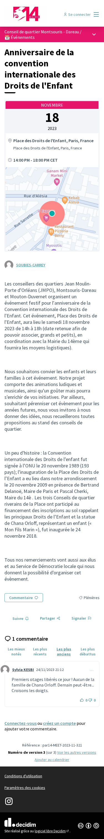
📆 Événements (19, 37)
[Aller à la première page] (39, 14)
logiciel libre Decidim (52, 831)
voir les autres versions (76, 752)
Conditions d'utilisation (23, 775)
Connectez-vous (20, 723)
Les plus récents (40, 652)
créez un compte (59, 723)
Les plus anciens (64, 652)
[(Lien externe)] (52, 209)
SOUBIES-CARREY (30, 264)
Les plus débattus (88, 652)
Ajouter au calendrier (52, 759)
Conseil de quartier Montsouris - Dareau (41, 31)
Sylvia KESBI (23, 669)
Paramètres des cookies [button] (24, 787)
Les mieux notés (16, 652)
